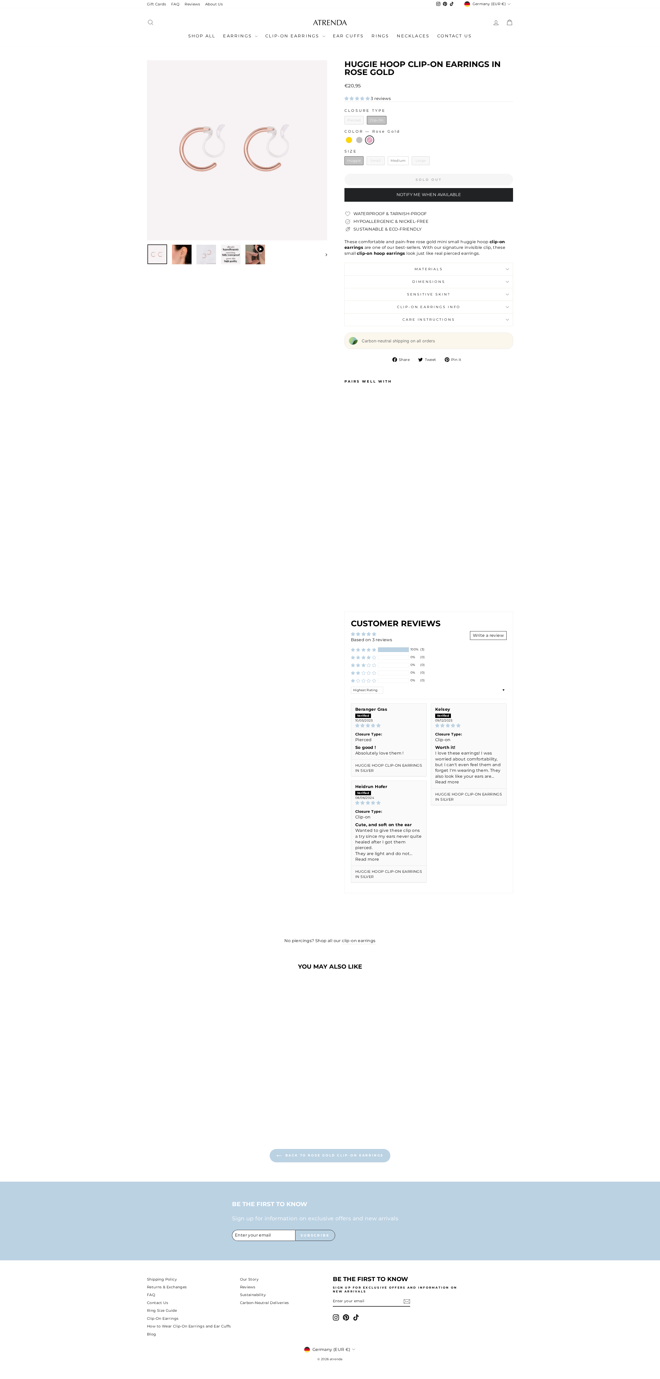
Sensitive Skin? (429, 294)
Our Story (249, 1279)
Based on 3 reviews (371, 639)
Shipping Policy (162, 1279)
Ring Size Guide (162, 1310)
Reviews (192, 4)
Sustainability (253, 1295)
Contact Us (454, 35)
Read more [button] (447, 782)
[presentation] (370, 566)
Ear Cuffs (348, 35)
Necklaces (413, 35)
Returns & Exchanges (167, 1287)
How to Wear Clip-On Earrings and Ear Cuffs (189, 1326)
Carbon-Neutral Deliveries (264, 1303)
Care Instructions (428, 320)
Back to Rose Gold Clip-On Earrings (334, 1155)
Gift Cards (156, 4)
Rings (380, 35)
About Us (214, 4)
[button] (357, 98)
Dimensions (428, 282)
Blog (151, 1334)
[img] (388, 726)
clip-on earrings (358, 940)
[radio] (354, 120)
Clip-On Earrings (293, 35)
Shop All (202, 35)
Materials (429, 269)
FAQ (175, 4)
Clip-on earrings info (429, 307)
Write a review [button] (488, 635)
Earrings (238, 35)
